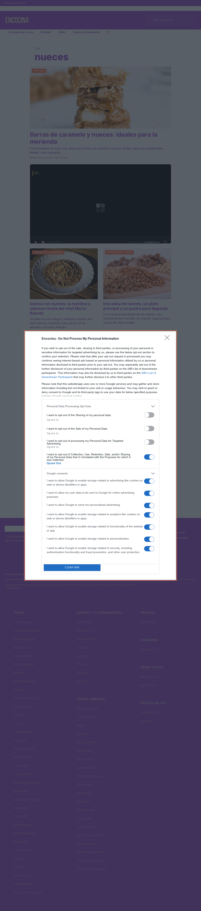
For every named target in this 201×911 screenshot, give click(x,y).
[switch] (149, 415)
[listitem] (100, 406)
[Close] (168, 339)
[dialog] (100, 455)
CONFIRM (72, 567)
